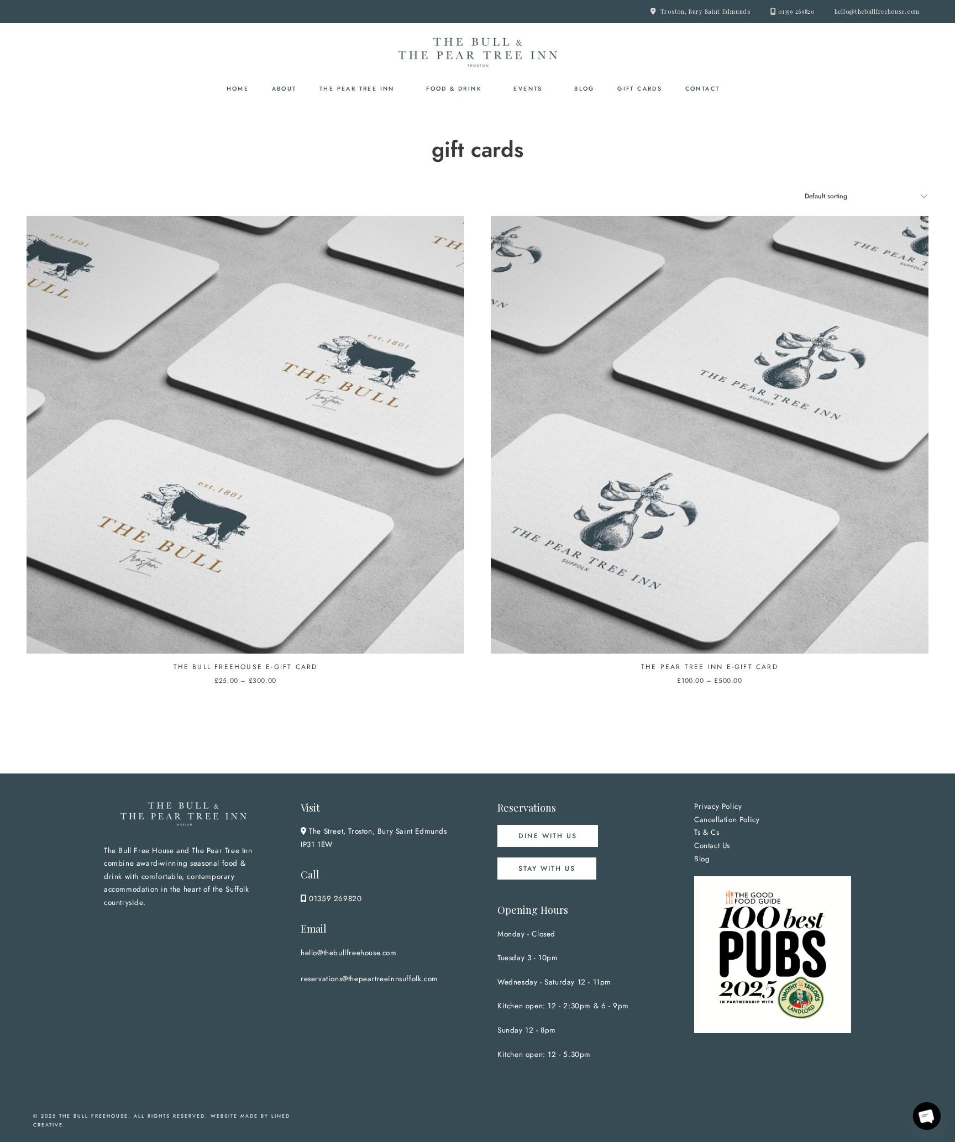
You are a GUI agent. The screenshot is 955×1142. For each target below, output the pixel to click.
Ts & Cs (706, 832)
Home (238, 89)
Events (527, 89)
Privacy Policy (718, 806)
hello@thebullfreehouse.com (877, 11)
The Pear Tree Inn (357, 89)
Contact (702, 89)
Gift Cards (639, 89)
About (284, 89)
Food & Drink (454, 89)
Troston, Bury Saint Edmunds (705, 11)
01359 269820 (796, 11)
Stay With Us (546, 868)
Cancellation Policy (726, 819)
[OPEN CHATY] (927, 1116)
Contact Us (712, 845)
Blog (584, 89)
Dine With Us (547, 836)
